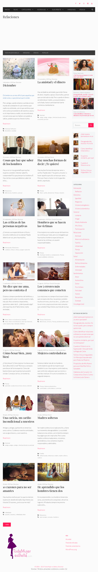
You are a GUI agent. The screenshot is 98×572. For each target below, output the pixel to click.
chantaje (42, 255)
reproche (27, 249)
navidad (13, 131)
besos (25, 386)
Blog (16, 9)
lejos (12, 323)
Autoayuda (8, 247)
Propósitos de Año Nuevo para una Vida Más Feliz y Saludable (83, 366)
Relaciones (8, 191)
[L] (66, 569)
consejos (50, 517)
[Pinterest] (87, 3)
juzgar (22, 249)
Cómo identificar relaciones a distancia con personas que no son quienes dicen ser (84, 115)
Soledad (23, 319)
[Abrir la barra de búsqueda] (92, 9)
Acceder (68, 539)
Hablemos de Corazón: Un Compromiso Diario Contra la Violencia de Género (83, 374)
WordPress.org (71, 549)
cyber (4, 323)
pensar (20, 193)
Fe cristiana (79, 287)
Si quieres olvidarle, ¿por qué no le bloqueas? (87, 158)
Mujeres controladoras (52, 353)
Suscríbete (56, 9)
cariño (45, 193)
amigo (45, 117)
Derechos (77, 195)
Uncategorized (79, 304)
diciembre (8, 131)
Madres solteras (48, 418)
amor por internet (26, 321)
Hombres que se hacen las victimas (52, 224)
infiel (24, 514)
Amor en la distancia (15, 319)
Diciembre (9, 85)
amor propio (43, 517)
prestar (46, 119)
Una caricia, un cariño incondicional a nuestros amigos (18, 421)
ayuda (13, 386)
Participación (80, 229)
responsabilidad (42, 257)
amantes (13, 514)
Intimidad (78, 270)
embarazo (51, 455)
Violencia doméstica (50, 386)
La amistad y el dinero (51, 82)
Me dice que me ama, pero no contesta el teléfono (16, 290)
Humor (77, 294)
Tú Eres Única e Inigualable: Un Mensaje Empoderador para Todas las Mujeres (83, 357)
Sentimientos (78, 273)
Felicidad (78, 290)
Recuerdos (79, 297)
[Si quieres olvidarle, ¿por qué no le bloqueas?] (76, 158)
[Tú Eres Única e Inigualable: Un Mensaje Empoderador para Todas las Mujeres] (76, 173)
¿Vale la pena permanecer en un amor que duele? (83, 76)
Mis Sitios (78, 226)
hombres (15, 193)
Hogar (77, 219)
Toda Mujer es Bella (12, 53)
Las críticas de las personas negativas (15, 224)
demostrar (51, 193)
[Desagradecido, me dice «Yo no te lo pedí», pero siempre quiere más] (84, 89)
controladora (51, 388)
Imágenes (71, 9)
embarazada (43, 455)
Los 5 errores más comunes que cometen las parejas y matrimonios (52, 291)
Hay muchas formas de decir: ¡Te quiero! (52, 162)
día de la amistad (29, 445)
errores (49, 321)
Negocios (78, 202)
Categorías (26, 9)
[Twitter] (79, 3)
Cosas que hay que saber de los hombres (18, 162)
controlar (58, 388)
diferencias (8, 193)
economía (40, 119)
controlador (43, 388)
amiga (41, 117)
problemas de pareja (63, 321)
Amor (41, 193)
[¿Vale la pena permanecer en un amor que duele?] (84, 69)
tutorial (29, 386)
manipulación (55, 255)
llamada (17, 323)
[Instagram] (83, 3)
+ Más (7, 524)
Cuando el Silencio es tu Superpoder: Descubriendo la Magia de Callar (83, 348)
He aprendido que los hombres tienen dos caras (51, 490)
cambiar (7, 249)
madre (56, 455)
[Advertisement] (49, 36)
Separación (81, 73)
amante (7, 514)
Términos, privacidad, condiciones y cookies (51, 569)
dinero (64, 117)
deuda (60, 117)
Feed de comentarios (73, 546)
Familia (42, 453)
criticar (12, 249)
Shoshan (33, 569)
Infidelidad (8, 512)
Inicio (7, 9)
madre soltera (63, 455)
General (76, 212)
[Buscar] (91, 125)
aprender (8, 386)
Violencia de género (85, 92)
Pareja (42, 191)
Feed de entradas (72, 543)
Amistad (7, 129)
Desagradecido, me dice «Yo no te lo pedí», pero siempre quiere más (83, 96)
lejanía (9, 323)
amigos (50, 117)
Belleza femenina (81, 263)
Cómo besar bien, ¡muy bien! (17, 355)
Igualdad (78, 198)
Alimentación (80, 260)
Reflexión (13, 129)
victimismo (50, 257)
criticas (17, 249)
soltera (40, 458)
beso (20, 386)
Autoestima (79, 280)
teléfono (22, 323)
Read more (6, 124)
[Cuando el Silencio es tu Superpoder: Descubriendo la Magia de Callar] (76, 166)
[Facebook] (75, 3)
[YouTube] (91, 3)
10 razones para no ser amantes (17, 489)
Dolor (77, 284)
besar (17, 386)
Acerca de (41, 9)
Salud (75, 256)
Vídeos (82, 9)
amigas (11, 445)
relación (61, 193)
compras (78, 215)
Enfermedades (80, 267)
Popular (45, 53)
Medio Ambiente (81, 222)
